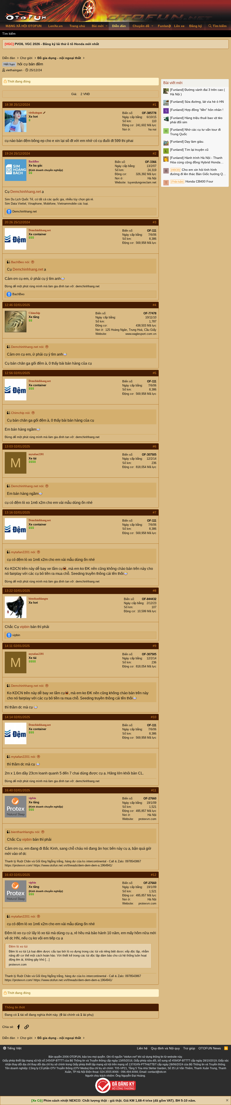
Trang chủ (77, 26)
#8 (154, 590)
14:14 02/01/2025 (17, 717)
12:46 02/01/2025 (17, 305)
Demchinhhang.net (25, 192)
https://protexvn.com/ (19, 865)
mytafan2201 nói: (23, 552)
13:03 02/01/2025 (17, 446)
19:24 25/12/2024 (17, 153)
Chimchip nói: (20, 413)
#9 (154, 646)
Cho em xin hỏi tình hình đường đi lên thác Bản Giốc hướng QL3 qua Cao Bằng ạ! (198, 172)
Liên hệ (142, 1048)
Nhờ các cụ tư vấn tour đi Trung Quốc (195, 132)
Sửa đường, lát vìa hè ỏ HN (197, 101)
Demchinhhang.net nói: (27, 347)
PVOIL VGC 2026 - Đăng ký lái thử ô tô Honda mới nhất (57, 44)
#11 (153, 790)
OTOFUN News (210, 1048)
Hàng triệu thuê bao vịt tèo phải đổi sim (196, 120)
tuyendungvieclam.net (142, 182)
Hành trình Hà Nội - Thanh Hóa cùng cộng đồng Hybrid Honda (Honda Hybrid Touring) (196, 160)
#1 (154, 104)
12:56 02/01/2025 (17, 373)
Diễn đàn (119, 26)
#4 (154, 305)
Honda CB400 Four (192, 181)
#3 (154, 222)
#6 (154, 446)
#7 (154, 512)
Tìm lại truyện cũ (189, 149)
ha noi (152, 129)
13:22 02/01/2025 (17, 590)
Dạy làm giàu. (187, 141)
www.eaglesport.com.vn (140, 334)
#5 (154, 373)
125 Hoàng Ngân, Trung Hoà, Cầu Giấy (130, 329)
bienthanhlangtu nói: (25, 832)
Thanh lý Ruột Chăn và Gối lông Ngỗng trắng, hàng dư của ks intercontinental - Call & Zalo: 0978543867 (73, 861)
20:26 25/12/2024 (17, 222)
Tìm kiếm (9, 33)
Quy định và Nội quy (165, 1048)
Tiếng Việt (13, 1048)
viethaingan (14, 70)
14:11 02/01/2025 (17, 646)
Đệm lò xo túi (18, 946)
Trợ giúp (189, 1048)
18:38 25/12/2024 (17, 104)
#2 (154, 153)
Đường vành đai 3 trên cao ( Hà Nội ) (197, 92)
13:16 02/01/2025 (17, 512)
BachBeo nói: (20, 262)
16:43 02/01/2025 (17, 875)
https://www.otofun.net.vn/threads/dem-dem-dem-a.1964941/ (73, 865)
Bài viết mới (172, 83)
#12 (153, 875)
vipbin (25, 627)
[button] (106, 26)
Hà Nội (152, 178)
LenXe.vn (55, 26)
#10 (153, 717)
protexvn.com (147, 819)
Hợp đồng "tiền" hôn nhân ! (196, 110)
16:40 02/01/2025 (17, 790)
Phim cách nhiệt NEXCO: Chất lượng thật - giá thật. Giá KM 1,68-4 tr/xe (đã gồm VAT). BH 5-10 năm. (120, 1100)
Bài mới (98, 26)
